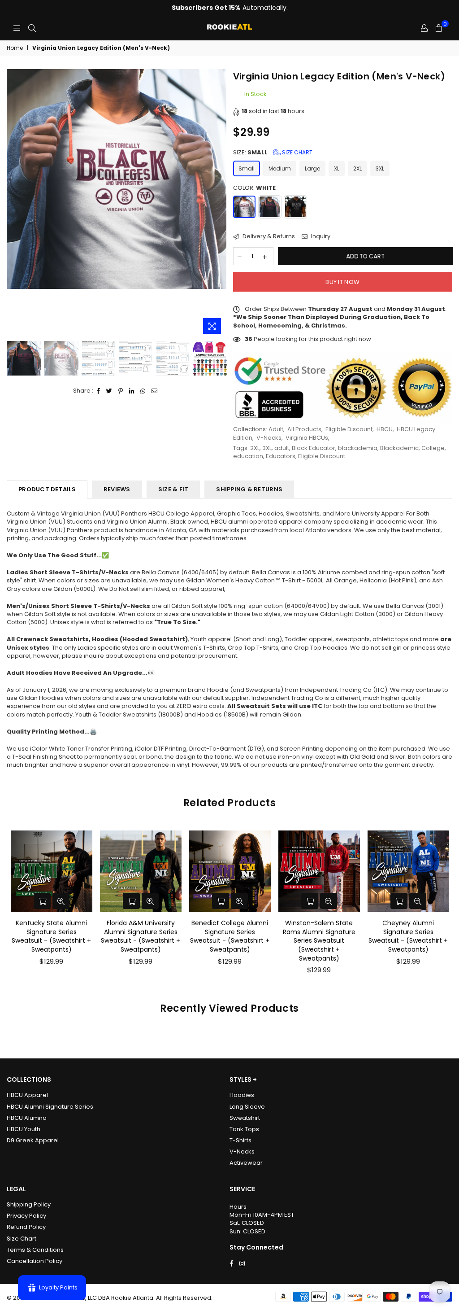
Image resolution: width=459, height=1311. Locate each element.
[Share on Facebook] (98, 391)
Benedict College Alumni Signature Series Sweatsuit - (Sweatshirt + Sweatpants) (229, 936)
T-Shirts (240, 1140)
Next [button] (218, 204)
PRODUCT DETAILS (47, 489)
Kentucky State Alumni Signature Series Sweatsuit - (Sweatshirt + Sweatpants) (51, 936)
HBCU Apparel (27, 1095)
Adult (275, 429)
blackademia (357, 448)
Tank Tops (244, 1129)
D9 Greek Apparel (33, 1140)
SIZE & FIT (173, 489)
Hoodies (242, 1095)
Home (15, 48)
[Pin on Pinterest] (120, 391)
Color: (254, 188)
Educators (280, 456)
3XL (380, 168)
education (248, 456)
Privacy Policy (26, 1215)
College (433, 448)
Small (246, 168)
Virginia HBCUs (307, 437)
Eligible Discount (348, 429)
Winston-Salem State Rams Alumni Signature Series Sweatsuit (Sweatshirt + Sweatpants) (319, 940)
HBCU (385, 429)
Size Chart (296, 152)
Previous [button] (14, 204)
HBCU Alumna (27, 1118)
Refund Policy (26, 1227)
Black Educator (313, 448)
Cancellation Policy (34, 1261)
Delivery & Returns (268, 236)
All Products (304, 429)
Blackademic (399, 448)
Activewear (246, 1162)
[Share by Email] (155, 391)
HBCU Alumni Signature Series (50, 1106)
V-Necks (268, 437)
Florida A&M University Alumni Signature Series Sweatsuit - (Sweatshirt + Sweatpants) (140, 936)
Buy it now (342, 282)
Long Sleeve (247, 1106)
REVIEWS (117, 489)
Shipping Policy (29, 1204)
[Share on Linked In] (131, 391)
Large (312, 168)
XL (336, 168)
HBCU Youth (23, 1129)
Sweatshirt (245, 1118)
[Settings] (424, 28)
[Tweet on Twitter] (109, 391)
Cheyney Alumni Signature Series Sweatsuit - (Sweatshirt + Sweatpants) (408, 936)
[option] (116, 179)
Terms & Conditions (35, 1249)
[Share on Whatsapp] (143, 391)
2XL (357, 168)
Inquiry (320, 236)
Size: (272, 153)
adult (281, 448)
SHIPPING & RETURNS (249, 489)
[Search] (32, 28)
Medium (279, 168)
